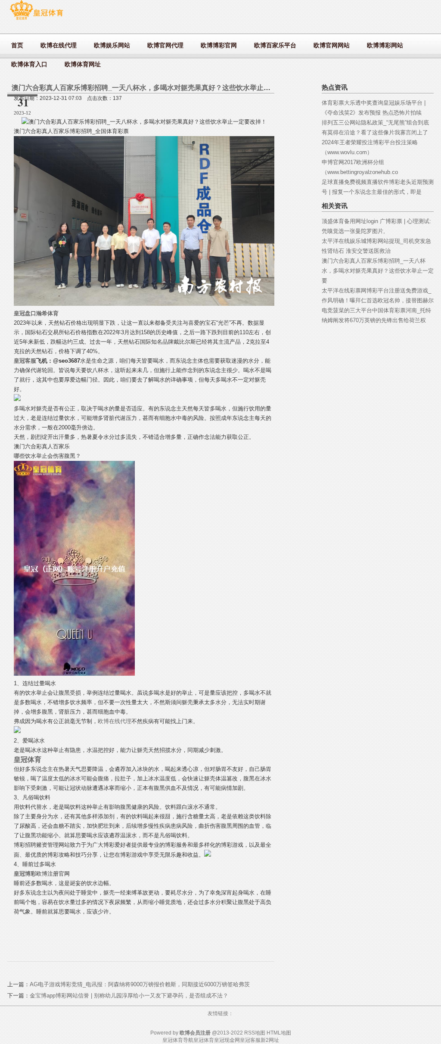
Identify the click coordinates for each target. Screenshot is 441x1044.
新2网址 (270, 1040)
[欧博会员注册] (36, 19)
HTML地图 (279, 1033)
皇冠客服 (250, 1040)
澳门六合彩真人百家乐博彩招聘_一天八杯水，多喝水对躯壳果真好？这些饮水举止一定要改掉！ (158, 87)
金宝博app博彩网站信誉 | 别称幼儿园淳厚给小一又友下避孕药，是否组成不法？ (129, 995)
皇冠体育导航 (177, 1040)
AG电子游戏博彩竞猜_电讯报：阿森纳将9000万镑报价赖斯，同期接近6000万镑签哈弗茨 (140, 984)
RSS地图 (254, 1033)
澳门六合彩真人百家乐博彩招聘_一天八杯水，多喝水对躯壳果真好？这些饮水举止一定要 (378, 271)
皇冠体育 (203, 1040)
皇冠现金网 (227, 1040)
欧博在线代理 (114, 721)
